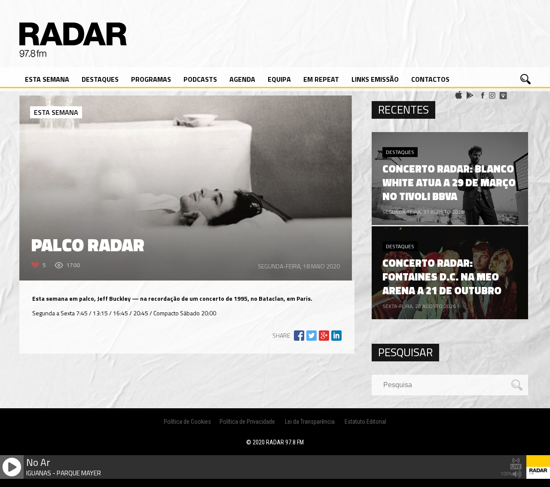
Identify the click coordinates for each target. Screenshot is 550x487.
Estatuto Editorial (365, 421)
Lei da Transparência (310, 421)
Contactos (430, 79)
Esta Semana (47, 79)
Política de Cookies (187, 421)
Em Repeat (321, 79)
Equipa (279, 79)
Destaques (100, 79)
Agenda (242, 79)
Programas (151, 79)
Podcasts (200, 79)
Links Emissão (375, 79)
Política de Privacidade (247, 421)
